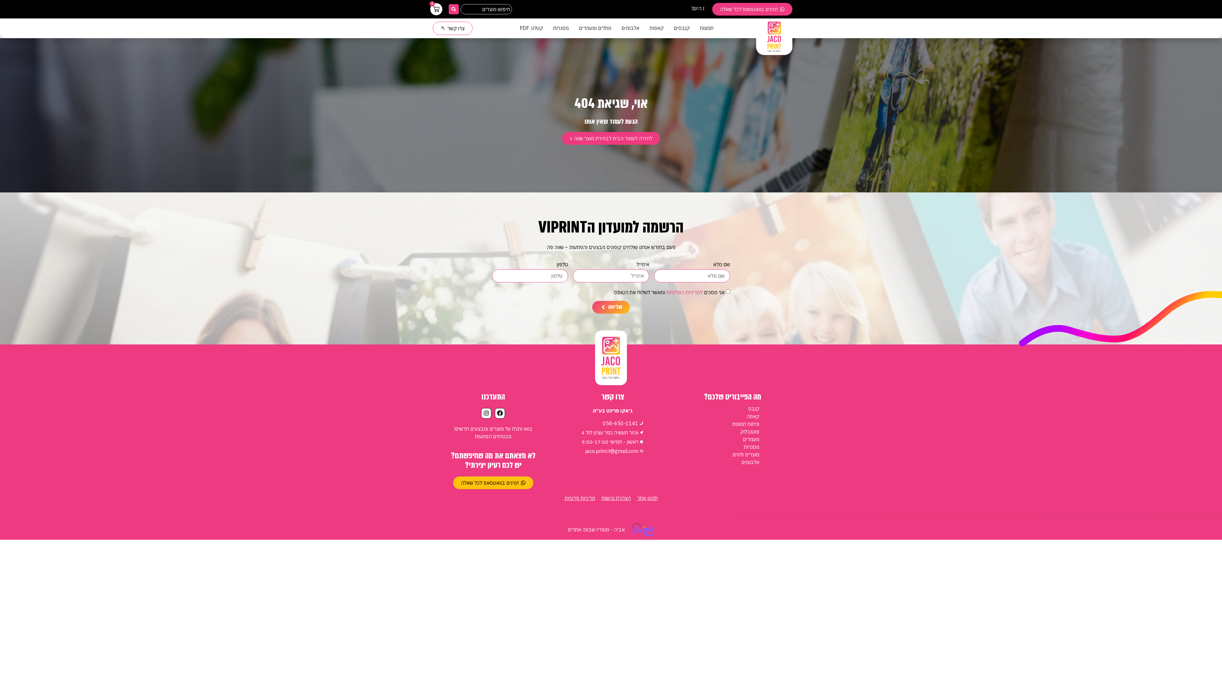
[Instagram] (486, 413)
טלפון (562, 264)
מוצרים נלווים (746, 454)
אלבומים (750, 462)
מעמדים (751, 439)
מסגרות (751, 447)
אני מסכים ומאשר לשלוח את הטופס (669, 292)
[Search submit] (454, 9)
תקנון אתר (647, 498)
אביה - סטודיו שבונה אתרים (596, 529)
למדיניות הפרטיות (684, 292)
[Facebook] (500, 413)
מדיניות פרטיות (580, 498)
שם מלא (721, 264)
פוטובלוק (749, 431)
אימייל (642, 264)
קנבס (753, 409)
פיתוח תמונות (745, 424)
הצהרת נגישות (616, 498)
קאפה (753, 416)
